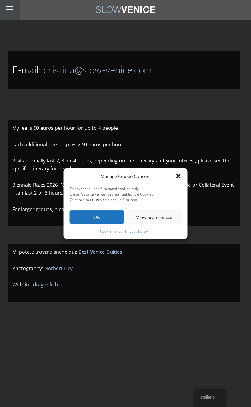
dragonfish (45, 284)
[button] (178, 176)
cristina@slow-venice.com (97, 70)
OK (96, 217)
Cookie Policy (111, 231)
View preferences (154, 217)
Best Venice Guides (100, 251)
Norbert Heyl (59, 268)
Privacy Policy (136, 231)
